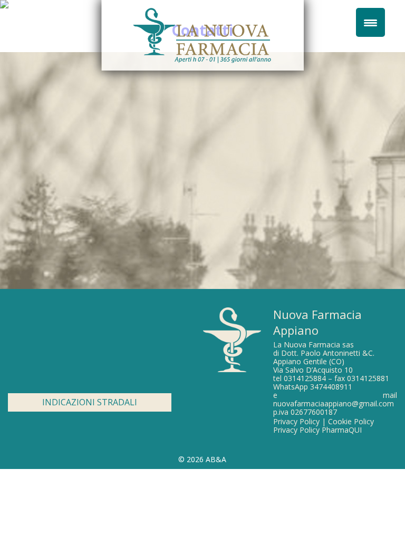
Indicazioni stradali (89, 402)
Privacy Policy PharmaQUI (317, 430)
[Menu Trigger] (370, 22)
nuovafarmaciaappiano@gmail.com (333, 403)
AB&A (216, 459)
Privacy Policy (296, 421)
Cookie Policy (351, 421)
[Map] (89, 348)
